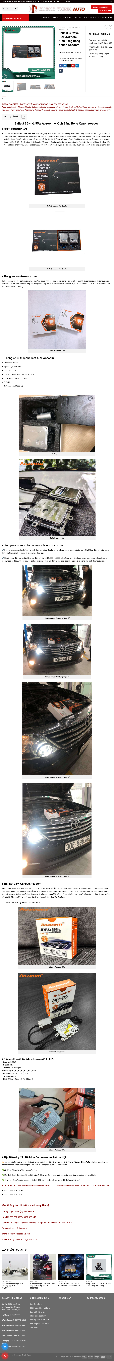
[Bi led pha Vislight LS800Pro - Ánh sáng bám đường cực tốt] (43, 1267)
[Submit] (16, 9)
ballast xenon (69, 60)
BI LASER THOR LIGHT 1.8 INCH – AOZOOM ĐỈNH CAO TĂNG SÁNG (70, 1285)
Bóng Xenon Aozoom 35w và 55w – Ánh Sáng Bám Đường (98, 1285)
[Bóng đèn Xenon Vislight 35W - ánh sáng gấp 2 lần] (15, 1267)
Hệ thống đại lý (90, 18)
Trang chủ (63, 28)
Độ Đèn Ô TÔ (73, 28)
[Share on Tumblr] (61, 71)
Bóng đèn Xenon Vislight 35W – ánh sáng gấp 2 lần (13, 1285)
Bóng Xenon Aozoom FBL (28, 902)
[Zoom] (4, 76)
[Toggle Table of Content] (22, 117)
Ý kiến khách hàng (105, 18)
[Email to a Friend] (69, 66)
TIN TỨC (78, 18)
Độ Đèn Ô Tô (63, 29)
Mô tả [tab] (4, 99)
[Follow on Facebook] (109, 1)
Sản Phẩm (67, 18)
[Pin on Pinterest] (73, 66)
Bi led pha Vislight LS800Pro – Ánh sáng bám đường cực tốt (42, 1285)
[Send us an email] (111, 1)
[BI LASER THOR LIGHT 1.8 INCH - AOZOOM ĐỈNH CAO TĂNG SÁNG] (71, 1267)
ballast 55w (73, 58)
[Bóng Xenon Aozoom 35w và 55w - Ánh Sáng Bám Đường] (99, 1267)
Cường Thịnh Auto (18, 1228)
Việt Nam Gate (73, 1357)
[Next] (51, 52)
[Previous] (6, 52)
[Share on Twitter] (65, 66)
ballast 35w (65, 58)
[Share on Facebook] (61, 66)
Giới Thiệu (57, 18)
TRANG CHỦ (46, 18)
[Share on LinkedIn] (77, 66)
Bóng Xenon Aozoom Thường (15, 1194)
